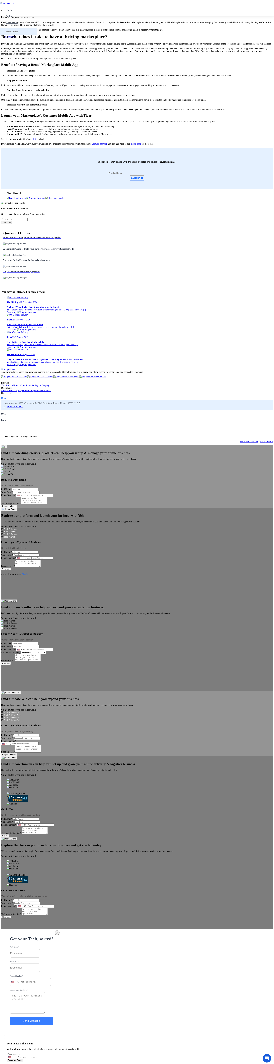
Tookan (9, 385)
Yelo (3, 385)
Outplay (45, 385)
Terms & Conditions (249, 441)
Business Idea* (8, 566)
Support (34, 390)
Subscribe (137, 177)
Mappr (23, 385)
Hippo (16, 385)
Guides (9, 16)
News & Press (44, 390)
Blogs (9, 10)
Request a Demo (9, 506)
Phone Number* (8, 495)
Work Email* (7, 492)
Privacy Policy (266, 441)
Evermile (30, 385)
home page (136, 144)
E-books (27, 390)
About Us (12, 390)
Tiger (35, 139)
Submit (5, 836)
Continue (6, 569)
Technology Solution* (11, 503)
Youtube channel (99, 144)
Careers (4, 390)
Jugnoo (38, 385)
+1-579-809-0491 (15, 406)
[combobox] (21, 495)
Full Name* (6, 489)
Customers (12, 22)
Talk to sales (9, 36)
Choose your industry (11, 652)
